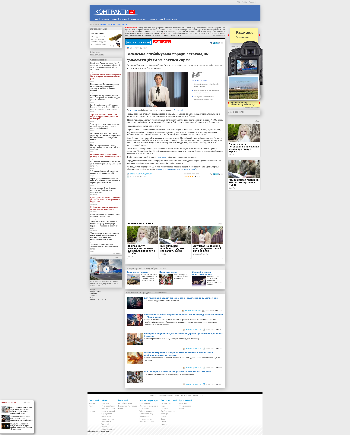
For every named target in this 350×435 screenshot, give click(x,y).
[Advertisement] (175, 200)
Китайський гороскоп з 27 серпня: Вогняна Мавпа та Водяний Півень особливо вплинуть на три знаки (178, 353)
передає (133, 110)
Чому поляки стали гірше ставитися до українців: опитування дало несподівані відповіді (105, 126)
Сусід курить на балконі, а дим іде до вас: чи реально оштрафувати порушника (105, 199)
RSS (238, 2)
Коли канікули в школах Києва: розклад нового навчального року (177, 372)
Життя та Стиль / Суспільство (141, 174)
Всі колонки (95, 52)
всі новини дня (219, 35)
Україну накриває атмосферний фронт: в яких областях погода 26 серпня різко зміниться (175, 34)
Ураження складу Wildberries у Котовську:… (244, 103)
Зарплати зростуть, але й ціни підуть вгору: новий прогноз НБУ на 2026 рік (104, 117)
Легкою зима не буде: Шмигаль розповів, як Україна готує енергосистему (103, 190)
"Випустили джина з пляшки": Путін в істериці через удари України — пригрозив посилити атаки (104, 225)
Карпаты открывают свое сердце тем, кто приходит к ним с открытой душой (149, 277)
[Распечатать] (219, 43)
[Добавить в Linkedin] (214, 43)
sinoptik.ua (102, 299)
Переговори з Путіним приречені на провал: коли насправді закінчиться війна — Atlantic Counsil (183, 315)
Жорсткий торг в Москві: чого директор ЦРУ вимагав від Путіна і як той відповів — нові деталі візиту (172, 32)
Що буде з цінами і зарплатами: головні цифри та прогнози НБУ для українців (105, 147)
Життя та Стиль (107, 24)
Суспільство (122, 24)
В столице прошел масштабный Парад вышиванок (181, 276)
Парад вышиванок (168, 272)
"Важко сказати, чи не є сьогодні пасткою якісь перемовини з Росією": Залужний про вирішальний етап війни (104, 236)
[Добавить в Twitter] (216, 43)
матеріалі (162, 157)
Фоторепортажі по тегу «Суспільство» (146, 268)
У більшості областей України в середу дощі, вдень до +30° (187, 34)
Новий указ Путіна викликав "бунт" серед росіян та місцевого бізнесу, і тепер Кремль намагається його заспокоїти (105, 66)
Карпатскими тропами (137, 272)
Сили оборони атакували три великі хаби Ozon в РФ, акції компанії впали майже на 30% (104, 284)
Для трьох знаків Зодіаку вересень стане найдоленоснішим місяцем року (166, 28)
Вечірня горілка (98, 28)
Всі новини (117, 253)
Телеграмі (178, 110)
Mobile (244, 2)
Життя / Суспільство (193, 310)
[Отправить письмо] (222, 43)
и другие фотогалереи (251, 107)
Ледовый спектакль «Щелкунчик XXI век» (202, 273)
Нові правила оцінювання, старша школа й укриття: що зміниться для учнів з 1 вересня (183, 334)
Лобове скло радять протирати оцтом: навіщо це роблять (104, 208)
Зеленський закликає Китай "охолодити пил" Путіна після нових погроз (105, 247)
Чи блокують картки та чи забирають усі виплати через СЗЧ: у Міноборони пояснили (105, 164)
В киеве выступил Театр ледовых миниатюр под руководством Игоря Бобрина (214, 280)
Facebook (252, 2)
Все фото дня (236, 47)
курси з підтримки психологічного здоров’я (177, 169)
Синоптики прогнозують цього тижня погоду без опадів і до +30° (105, 215)
